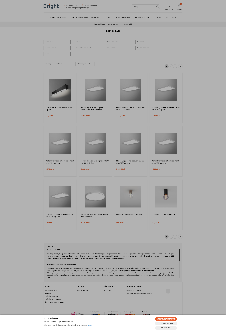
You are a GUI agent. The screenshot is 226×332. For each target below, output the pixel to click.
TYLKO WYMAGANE (166, 323)
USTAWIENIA (166, 328)
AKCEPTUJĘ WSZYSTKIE (166, 319)
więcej (90, 325)
